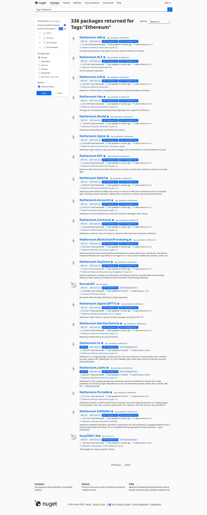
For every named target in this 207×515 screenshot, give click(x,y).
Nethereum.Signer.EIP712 (98, 303)
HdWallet (113, 421)
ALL (61, 29)
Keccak (102, 294)
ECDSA (106, 446)
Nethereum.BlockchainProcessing (104, 239)
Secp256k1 (86, 446)
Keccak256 (87, 283)
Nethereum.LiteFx (93, 367)
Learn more (55, 21)
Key (110, 272)
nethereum (124, 37)
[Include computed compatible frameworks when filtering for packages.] (65, 25)
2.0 (116, 47)
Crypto (111, 47)
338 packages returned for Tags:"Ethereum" (102, 24)
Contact (39, 484)
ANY (65, 29)
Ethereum (95, 47)
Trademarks (155, 504)
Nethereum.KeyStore (95, 261)
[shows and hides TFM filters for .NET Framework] (39, 47)
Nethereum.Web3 (92, 178)
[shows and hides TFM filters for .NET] (39, 33)
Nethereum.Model (93, 116)
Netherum (86, 47)
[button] (50, 21)
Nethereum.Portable (94, 392)
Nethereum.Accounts (95, 200)
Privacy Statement (140, 504)
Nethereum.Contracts (95, 219)
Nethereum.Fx (90, 343)
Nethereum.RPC (91, 155)
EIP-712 (112, 314)
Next (127, 464)
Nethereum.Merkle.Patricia (99, 323)
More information (87, 361)
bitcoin (120, 446)
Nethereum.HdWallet (95, 411)
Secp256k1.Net (90, 435)
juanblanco (115, 37)
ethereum (113, 446)
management (117, 272)
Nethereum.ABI (91, 37)
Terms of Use (99, 504)
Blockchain (103, 47)
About (88, 504)
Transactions (114, 146)
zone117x (109, 436)
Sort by (143, 21)
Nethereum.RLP (91, 57)
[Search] (169, 9)
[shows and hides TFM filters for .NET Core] (39, 38)
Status (86, 484)
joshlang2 (103, 284)
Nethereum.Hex (91, 96)
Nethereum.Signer (93, 136)
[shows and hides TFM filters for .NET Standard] (39, 42)
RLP (110, 67)
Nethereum (86, 421)
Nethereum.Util (91, 76)
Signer (122, 146)
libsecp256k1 (97, 446)
